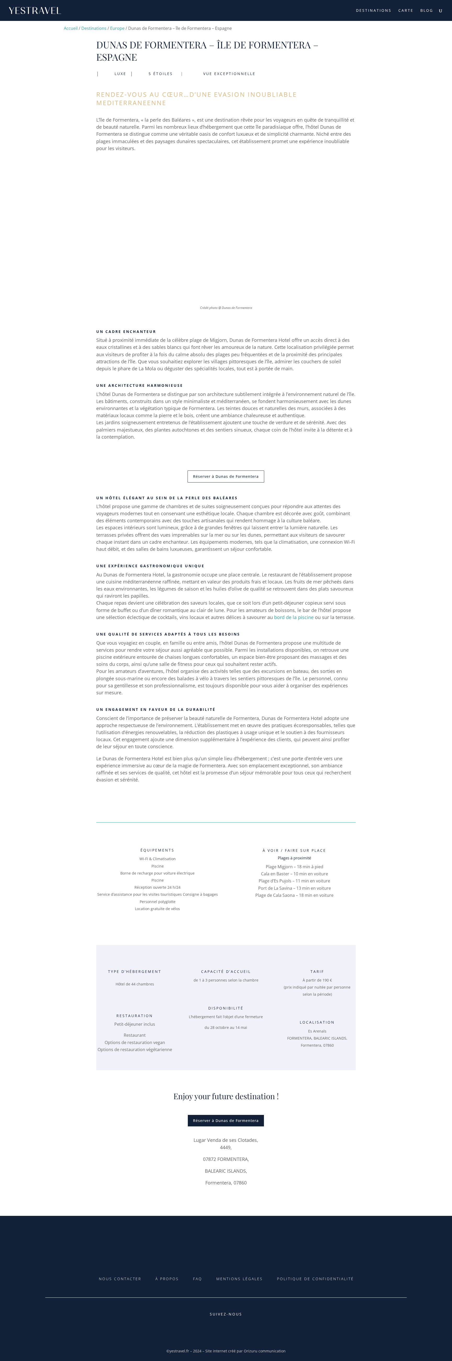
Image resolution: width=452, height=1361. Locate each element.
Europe (117, 28)
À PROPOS (167, 1278)
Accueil (71, 28)
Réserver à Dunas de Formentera (226, 476)
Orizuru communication (265, 1350)
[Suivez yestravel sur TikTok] (218, 1330)
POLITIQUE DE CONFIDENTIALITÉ (315, 1278)
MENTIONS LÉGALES (239, 1278)
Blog (426, 11)
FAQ (197, 1278)
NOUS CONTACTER (120, 1278)
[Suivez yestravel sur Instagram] (233, 1330)
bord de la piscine (294, 617)
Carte (406, 11)
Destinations (374, 11)
